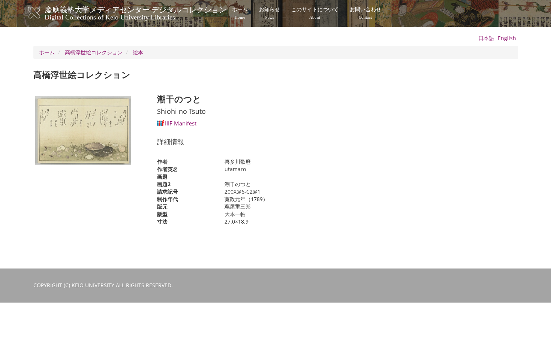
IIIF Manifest (180, 123)
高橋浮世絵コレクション (94, 52)
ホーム (240, 13)
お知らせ (269, 13)
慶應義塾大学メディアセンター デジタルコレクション (135, 12)
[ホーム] (41, 12)
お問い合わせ (365, 13)
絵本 (138, 52)
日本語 (486, 38)
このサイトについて (314, 13)
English (507, 38)
